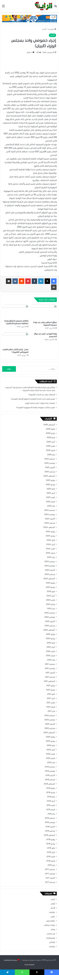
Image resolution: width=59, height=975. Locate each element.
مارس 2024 (50, 549)
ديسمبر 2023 (49, 562)
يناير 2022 (51, 660)
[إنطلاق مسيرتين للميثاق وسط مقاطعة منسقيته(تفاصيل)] (15, 311)
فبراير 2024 (50, 553)
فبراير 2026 (50, 450)
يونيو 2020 (50, 741)
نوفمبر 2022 (49, 617)
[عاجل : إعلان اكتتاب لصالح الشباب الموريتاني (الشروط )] (15, 339)
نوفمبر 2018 (50, 822)
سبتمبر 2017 (50, 882)
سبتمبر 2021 (50, 677)
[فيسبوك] (54, 281)
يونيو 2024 (50, 536)
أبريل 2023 (51, 596)
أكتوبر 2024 (50, 519)
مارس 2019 (51, 805)
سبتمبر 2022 (50, 626)
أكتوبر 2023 (50, 570)
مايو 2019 (51, 797)
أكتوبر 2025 (50, 467)
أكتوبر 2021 (50, 673)
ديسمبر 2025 (49, 459)
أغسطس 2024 (49, 527)
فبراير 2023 (50, 604)
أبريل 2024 (50, 544)
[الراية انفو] (43, 6)
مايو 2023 (51, 591)
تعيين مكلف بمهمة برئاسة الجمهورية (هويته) (35, 407)
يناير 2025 (51, 506)
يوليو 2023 (50, 583)
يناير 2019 (51, 814)
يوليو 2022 (50, 634)
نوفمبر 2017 (50, 874)
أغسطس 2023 (49, 579)
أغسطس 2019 (49, 784)
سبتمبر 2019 (50, 780)
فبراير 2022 (50, 656)
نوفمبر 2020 (49, 720)
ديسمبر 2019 (50, 767)
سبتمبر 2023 (50, 574)
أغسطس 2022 (49, 630)
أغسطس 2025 (49, 476)
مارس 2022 (50, 651)
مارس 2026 (50, 446)
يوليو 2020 (50, 737)
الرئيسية (51, 29)
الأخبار (44, 29)
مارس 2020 (50, 754)
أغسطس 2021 (49, 681)
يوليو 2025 (50, 480)
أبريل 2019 (51, 801)
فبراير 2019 (50, 810)
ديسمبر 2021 (50, 664)
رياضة (53, 929)
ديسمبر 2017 (50, 869)
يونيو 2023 (50, 587)
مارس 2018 (51, 857)
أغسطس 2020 (49, 733)
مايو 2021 (51, 694)
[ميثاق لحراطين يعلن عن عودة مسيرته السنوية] (44, 312)
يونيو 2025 (50, 485)
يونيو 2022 (50, 639)
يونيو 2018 (50, 844)
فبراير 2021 (50, 707)
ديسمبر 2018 (50, 818)
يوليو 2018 (50, 840)
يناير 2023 (51, 609)
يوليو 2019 (50, 788)
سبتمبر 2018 (50, 831)
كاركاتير (52, 942)
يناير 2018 (51, 865)
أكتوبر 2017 (50, 878)
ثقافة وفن (50, 921)
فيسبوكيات (50, 938)
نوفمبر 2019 (50, 771)
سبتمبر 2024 (49, 523)
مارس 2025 (50, 497)
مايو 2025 (51, 489)
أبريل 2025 (51, 493)
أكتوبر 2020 (50, 724)
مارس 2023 (50, 600)
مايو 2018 (51, 848)
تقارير (53, 917)
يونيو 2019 (50, 792)
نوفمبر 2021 (50, 668)
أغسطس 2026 (49, 425)
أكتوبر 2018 (50, 827)
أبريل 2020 (51, 750)
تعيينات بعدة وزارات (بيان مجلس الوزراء (40, 403)
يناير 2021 (51, 711)
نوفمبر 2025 (49, 463)
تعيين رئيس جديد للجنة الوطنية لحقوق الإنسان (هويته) (33, 399)
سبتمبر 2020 (50, 728)
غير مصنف (51, 934)
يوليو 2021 (50, 686)
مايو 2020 (51, 745)
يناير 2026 (51, 455)
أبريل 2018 (51, 852)
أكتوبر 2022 (50, 621)
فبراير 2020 (50, 758)
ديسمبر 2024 (49, 510)
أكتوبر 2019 (50, 775)
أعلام (53, 900)
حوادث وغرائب (49, 925)
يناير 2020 (51, 763)
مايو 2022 (51, 643)
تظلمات (52, 912)
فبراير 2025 (50, 502)
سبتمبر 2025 (50, 472)
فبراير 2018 (50, 861)
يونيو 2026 (50, 433)
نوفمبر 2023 (49, 566)
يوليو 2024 (50, 532)
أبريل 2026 (51, 442)
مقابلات (52, 947)
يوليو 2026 (50, 429)
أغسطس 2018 (49, 835)
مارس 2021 (51, 703)
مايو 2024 (51, 540)
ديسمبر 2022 (49, 613)
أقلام (53, 904)
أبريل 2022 (51, 647)
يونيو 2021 (50, 690)
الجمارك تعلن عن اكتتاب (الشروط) (42, 395)
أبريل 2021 (51, 698)
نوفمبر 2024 (49, 515)
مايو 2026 (51, 438)
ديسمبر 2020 (49, 715)
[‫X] (47, 281)
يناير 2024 (51, 557)
